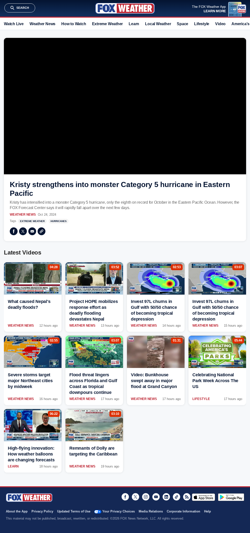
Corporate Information (183, 511)
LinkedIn (166, 496)
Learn (134, 24)
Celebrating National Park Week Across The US (215, 380)
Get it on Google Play (231, 497)
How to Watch (73, 24)
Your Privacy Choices (118, 511)
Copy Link (41, 231)
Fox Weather (125, 8)
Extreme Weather (107, 24)
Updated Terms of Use (73, 511)
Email (32, 231)
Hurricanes (59, 221)
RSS (186, 496)
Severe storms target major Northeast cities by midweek (30, 380)
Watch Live (14, 24)
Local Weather (158, 24)
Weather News (42, 24)
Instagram (145, 496)
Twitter (23, 231)
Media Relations (151, 511)
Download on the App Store (203, 497)
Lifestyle (201, 24)
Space (182, 24)
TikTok (176, 496)
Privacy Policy (42, 511)
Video (220, 24)
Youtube (156, 496)
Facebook (14, 231)
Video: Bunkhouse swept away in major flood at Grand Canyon (154, 380)
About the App (17, 511)
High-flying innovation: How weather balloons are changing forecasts (31, 454)
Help (207, 511)
